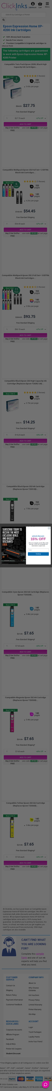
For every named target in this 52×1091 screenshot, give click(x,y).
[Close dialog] (49, 528)
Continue (38, 554)
